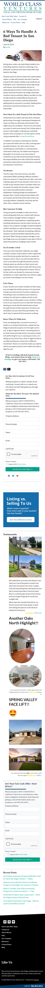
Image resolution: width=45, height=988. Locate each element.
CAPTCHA (10, 449)
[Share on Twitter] (8, 369)
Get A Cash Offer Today (9, 16)
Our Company (22, 19)
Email (8, 440)
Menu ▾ (39, 19)
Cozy (21, 136)
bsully (8, 47)
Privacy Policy (15, 22)
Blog (23, 22)
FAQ (14, 19)
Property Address (12, 416)
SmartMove (29, 136)
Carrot (36, 980)
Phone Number (11, 424)
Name (8, 432)
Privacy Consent (11, 461)
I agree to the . (17, 464)
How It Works (7, 19)
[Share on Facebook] (4, 369)
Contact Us (22, 16)
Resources (5, 22)
